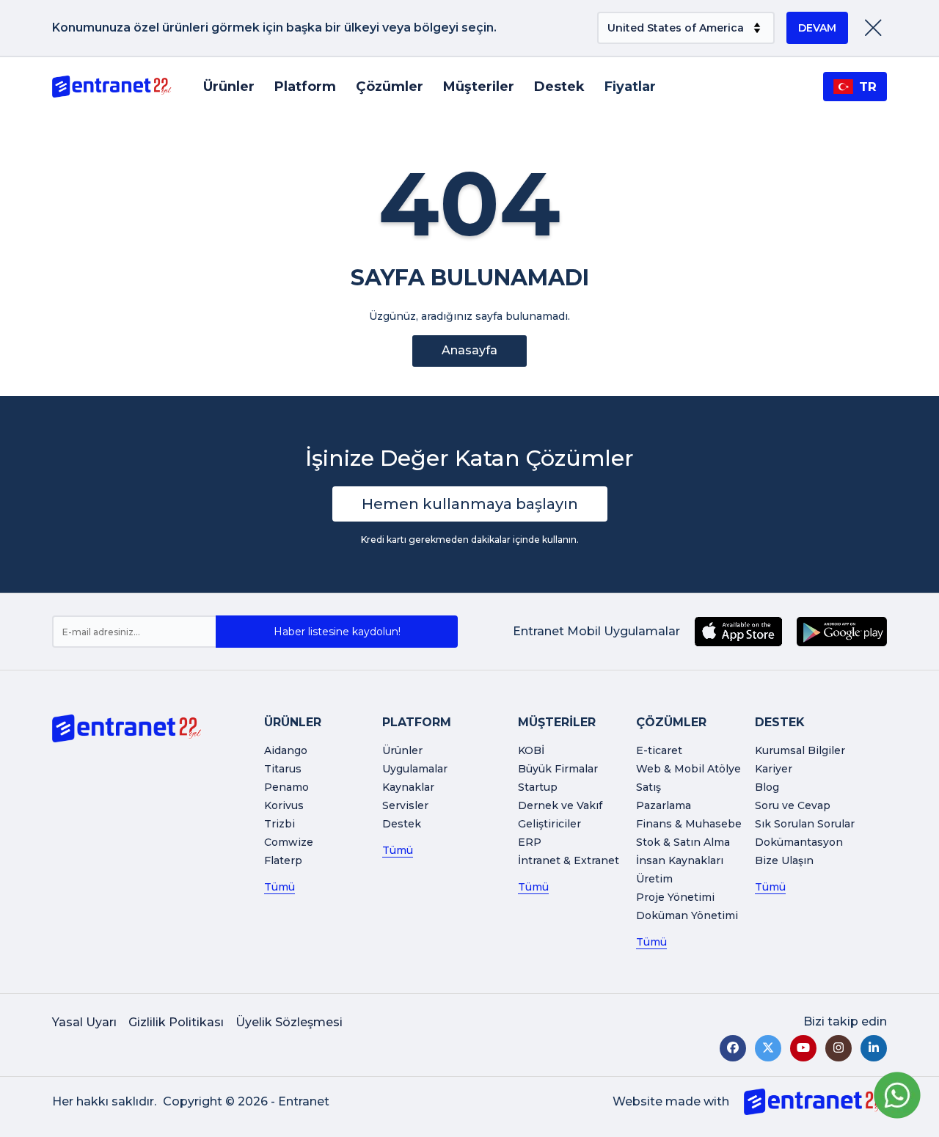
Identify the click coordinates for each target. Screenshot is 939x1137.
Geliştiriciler (549, 823)
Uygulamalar (414, 768)
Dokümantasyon (799, 842)
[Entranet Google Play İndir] (842, 631)
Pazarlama (663, 805)
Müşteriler (478, 86)
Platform (305, 86)
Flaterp (283, 860)
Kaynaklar (408, 787)
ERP (529, 842)
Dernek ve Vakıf (560, 805)
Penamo (286, 787)
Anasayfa (469, 350)
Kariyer (773, 768)
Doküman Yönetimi (687, 915)
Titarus (283, 768)
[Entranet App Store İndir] (738, 631)
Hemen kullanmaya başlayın (470, 504)
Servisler (405, 805)
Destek (559, 86)
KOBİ (531, 750)
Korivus (284, 805)
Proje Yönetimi (675, 897)
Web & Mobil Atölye (688, 768)
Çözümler (389, 86)
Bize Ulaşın (784, 860)
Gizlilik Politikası (176, 1022)
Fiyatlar (630, 86)
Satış (648, 787)
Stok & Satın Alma (683, 842)
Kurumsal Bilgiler (800, 750)
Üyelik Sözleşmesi (289, 1022)
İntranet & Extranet (568, 860)
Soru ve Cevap (792, 805)
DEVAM (817, 27)
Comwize (288, 842)
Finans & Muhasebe (689, 823)
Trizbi (279, 823)
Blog (767, 787)
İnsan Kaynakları (679, 860)
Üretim (654, 878)
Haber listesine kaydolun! (337, 631)
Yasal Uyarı (84, 1022)
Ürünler (229, 86)
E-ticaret (659, 750)
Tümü (279, 886)
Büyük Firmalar (558, 768)
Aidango (285, 750)
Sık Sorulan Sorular (805, 823)
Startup (538, 787)
